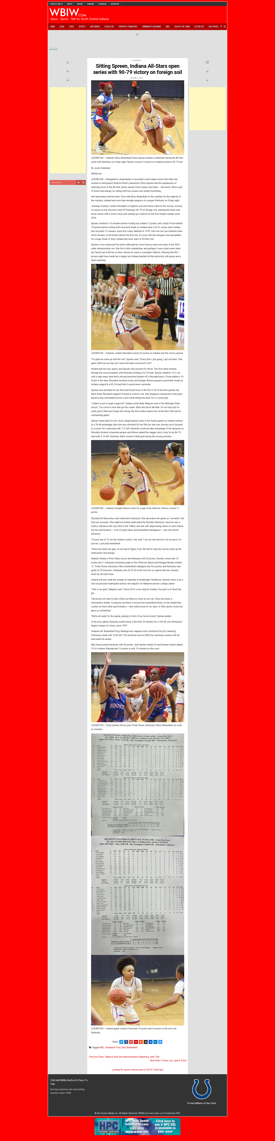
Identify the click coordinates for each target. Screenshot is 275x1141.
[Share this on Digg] (151, 1042)
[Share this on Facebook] (126, 1042)
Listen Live (199, 26)
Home (52, 26)
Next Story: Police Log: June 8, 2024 (168, 1060)
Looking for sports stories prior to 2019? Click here (137, 1069)
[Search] (225, 26)
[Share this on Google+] (131, 1042)
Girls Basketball (129, 1047)
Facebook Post (113, 1047)
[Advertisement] (68, 130)
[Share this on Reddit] (141, 1042)
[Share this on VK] (146, 1042)
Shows (80, 3)
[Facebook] (221, 26)
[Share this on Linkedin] (155, 1042)
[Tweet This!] (121, 1042)
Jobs (167, 26)
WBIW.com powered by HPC (137, 1138)
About (69, 3)
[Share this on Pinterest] (136, 1042)
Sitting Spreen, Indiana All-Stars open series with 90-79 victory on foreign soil (137, 69)
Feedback (102, 3)
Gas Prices (213, 26)
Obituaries (95, 26)
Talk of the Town (182, 26)
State (71, 26)
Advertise (115, 3)
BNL (102, 1047)
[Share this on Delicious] (160, 1042)
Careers (90, 3)
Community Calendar (151, 26)
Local (61, 26)
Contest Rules (56, 3)
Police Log (109, 26)
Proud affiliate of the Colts (201, 1103)
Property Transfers (128, 26)
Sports (82, 26)
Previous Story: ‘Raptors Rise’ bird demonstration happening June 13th (124, 1056)
